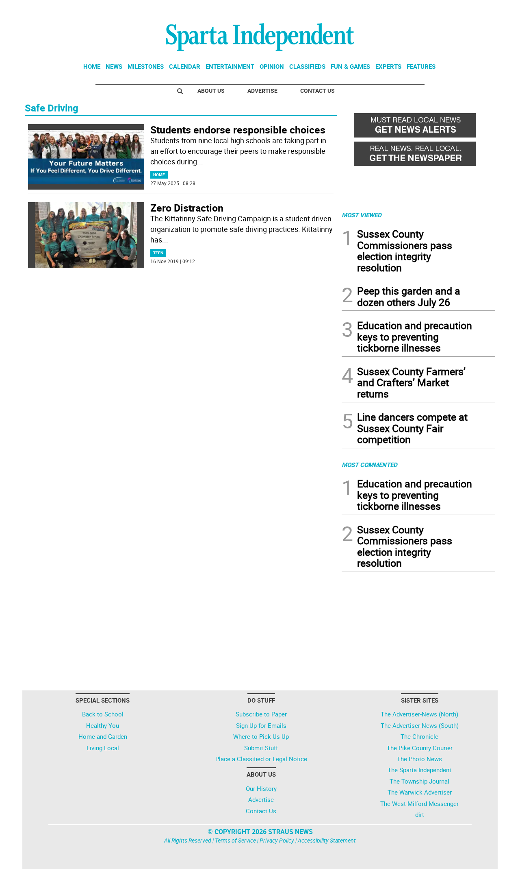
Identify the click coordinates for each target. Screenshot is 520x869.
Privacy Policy (277, 840)
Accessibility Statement (327, 840)
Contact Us (317, 90)
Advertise (262, 90)
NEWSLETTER (429, 9)
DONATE (475, 9)
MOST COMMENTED (369, 465)
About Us (211, 90)
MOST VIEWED (361, 215)
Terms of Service (235, 840)
